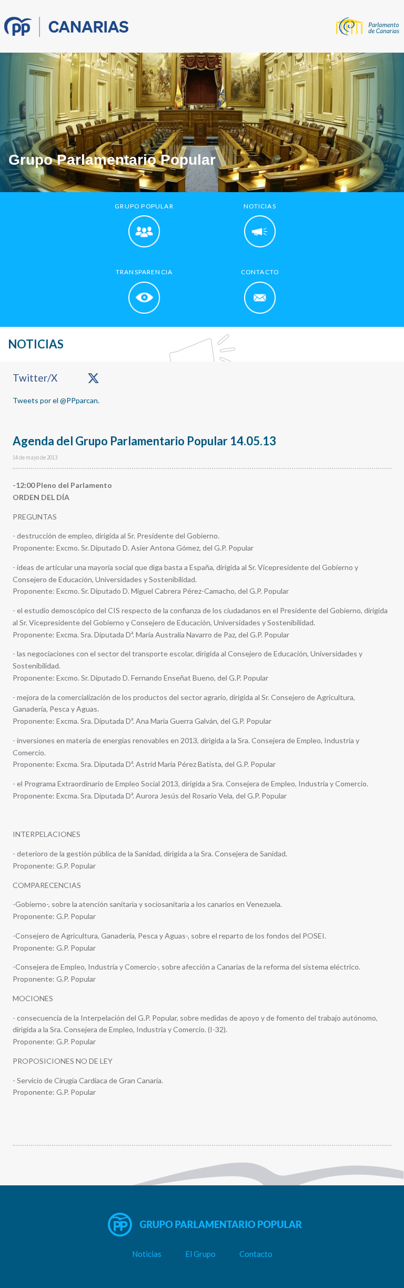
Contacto (255, 1254)
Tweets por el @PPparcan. (56, 400)
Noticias (146, 1254)
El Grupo (200, 1254)
